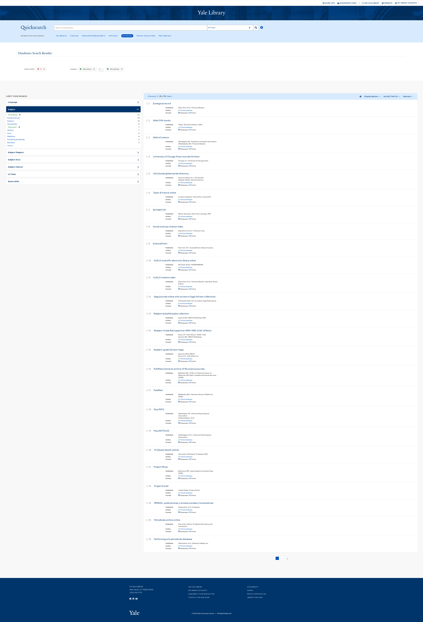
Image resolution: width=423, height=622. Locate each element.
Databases (127, 36)
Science (10, 121)
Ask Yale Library (371, 3)
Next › (169, 96)
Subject (11, 109)
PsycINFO (159, 409)
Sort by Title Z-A (391, 96)
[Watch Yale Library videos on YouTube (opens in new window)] (136, 599)
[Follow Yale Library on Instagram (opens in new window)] (133, 599)
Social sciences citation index (168, 226)
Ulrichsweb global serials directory (171, 173)
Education (87, 69)
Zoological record (162, 103)
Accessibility (252, 587)
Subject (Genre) (15, 166)
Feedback (388, 3)
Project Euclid (161, 486)
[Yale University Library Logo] (211, 13)
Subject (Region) (16, 152)
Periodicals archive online (167, 520)
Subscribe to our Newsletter (201, 594)
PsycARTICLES (161, 430)
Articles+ (113, 36)
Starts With (13, 181)
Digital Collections (146, 36)
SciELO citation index (164, 277)
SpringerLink (159, 209)
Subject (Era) (14, 159)
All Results (61, 36)
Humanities (12, 124)
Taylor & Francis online (164, 192)
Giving (250, 590)
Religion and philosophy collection (171, 313)
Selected (407, 96)
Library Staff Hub (254, 597)
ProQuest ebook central (166, 450)
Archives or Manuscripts (93, 36)
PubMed (158, 390)
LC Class (12, 174)
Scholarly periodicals (16, 139)
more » (10, 145)
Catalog (74, 36)
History (10, 130)
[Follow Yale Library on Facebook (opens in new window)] (130, 599)
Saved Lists (329, 3)
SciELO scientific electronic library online (175, 260)
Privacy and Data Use (256, 594)
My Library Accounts (197, 590)
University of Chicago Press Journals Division (176, 156)
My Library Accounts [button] (407, 3)
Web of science (161, 137)
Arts (9, 133)
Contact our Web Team (198, 597)
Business (11, 142)
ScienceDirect (160, 243)
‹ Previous (159, 96)
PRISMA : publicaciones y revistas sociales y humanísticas (183, 503)
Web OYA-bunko (162, 120)
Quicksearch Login (347, 3)
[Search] (256, 27)
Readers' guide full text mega (169, 349)
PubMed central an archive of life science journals (179, 369)
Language (12, 102)
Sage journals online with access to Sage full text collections (184, 296)
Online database (186, 110)
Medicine (11, 136)
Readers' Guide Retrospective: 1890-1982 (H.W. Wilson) (183, 330)
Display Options (371, 96)
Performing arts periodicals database (173, 539)
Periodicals (115, 69)
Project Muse (161, 467)
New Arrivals (165, 36)
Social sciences (13, 118)
